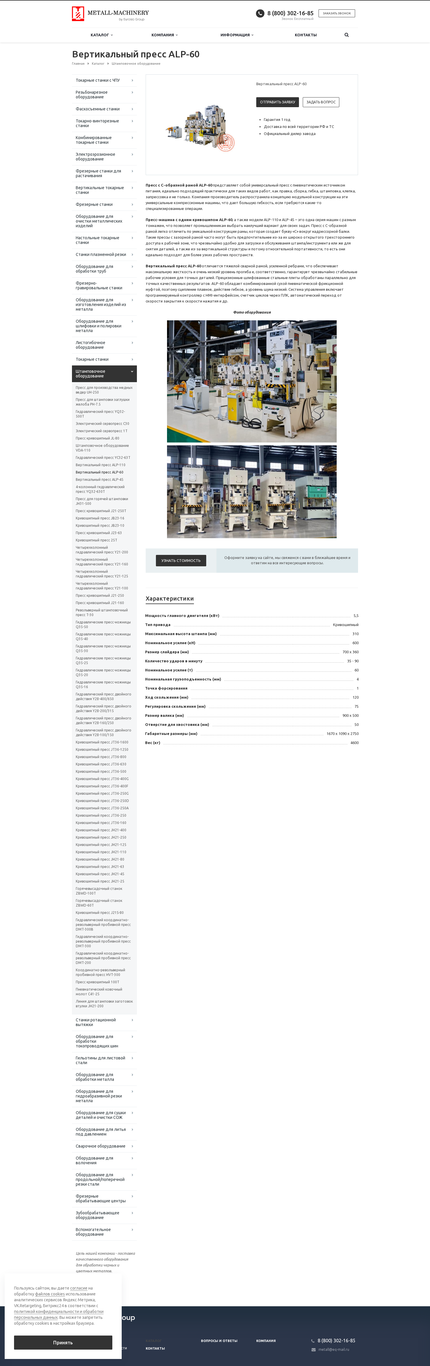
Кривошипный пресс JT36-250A (102, 808)
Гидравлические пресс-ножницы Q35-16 (103, 684)
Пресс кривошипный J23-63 (99, 533)
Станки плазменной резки (101, 254)
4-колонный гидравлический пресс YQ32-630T (100, 489)
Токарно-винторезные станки (97, 123)
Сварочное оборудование (100, 1146)
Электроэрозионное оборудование (95, 156)
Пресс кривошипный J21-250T (101, 511)
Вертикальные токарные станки (100, 190)
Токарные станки (92, 359)
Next (237, 124)
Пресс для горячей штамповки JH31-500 (102, 501)
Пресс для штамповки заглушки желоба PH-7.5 (103, 402)
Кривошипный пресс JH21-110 (101, 852)
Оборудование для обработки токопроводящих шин (97, 1041)
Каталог (101, 35)
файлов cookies (50, 1294)
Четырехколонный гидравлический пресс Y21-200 (102, 550)
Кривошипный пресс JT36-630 (101, 764)
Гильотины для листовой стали (100, 1060)
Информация (236, 35)
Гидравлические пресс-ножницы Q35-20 (103, 672)
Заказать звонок (337, 13)
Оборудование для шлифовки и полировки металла (98, 326)
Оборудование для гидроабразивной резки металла (99, 1096)
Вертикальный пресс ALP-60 (99, 472)
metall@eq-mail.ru (334, 1349)
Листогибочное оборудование (90, 345)
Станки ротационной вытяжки (96, 1022)
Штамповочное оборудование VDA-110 (102, 448)
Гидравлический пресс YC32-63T (103, 457)
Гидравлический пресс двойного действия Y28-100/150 (103, 732)
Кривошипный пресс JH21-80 (100, 859)
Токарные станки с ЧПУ (98, 80)
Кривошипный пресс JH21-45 (100, 874)
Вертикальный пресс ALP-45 (99, 479)
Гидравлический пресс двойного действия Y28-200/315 (103, 708)
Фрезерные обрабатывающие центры (101, 1198)
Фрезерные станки (94, 204)
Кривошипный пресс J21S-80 (100, 912)
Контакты (306, 35)
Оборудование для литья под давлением (101, 1131)
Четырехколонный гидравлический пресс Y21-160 (102, 562)
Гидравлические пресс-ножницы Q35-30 (103, 648)
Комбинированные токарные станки (94, 140)
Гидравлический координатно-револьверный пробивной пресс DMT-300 (103, 941)
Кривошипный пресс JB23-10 (100, 525)
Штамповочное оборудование (90, 373)
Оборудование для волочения (94, 1160)
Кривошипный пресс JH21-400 (101, 830)
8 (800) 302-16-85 (290, 13)
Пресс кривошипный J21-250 (100, 595)
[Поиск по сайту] (346, 35)
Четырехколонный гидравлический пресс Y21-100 (102, 586)
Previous (162, 124)
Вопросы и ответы (219, 1341)
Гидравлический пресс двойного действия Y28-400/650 (103, 696)
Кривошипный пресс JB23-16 (100, 518)
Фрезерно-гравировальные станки (99, 285)
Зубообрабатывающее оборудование (97, 1215)
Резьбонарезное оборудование (92, 94)
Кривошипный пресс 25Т (96, 540)
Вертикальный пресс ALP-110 (100, 465)
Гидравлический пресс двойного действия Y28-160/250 (103, 720)
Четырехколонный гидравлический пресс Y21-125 (102, 574)
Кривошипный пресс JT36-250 (101, 815)
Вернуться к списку (97, 1287)
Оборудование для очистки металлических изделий (99, 221)
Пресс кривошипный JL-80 (97, 438)
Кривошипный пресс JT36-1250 (102, 749)
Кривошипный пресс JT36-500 (101, 771)
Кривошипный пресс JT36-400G (102, 779)
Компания (164, 35)
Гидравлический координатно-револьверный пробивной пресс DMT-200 (103, 958)
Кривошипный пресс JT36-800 (101, 757)
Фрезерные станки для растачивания (98, 173)
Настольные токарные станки (97, 240)
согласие (78, 1288)
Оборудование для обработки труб (94, 268)
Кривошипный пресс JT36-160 (101, 823)
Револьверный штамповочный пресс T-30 (102, 612)
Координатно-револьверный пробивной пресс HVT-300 (100, 972)
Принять (63, 1342)
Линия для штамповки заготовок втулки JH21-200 (104, 1003)
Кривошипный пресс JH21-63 (100, 867)
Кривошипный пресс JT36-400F (102, 786)
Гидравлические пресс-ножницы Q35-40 (103, 636)
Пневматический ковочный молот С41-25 (99, 991)
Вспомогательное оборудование (93, 1232)
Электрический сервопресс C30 (102, 423)
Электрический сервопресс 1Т (102, 431)
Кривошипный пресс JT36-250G (102, 793)
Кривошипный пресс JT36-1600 (102, 742)
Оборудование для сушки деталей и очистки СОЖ (101, 1115)
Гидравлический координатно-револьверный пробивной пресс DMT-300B (103, 924)
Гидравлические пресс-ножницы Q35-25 (103, 660)
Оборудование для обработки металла (95, 1077)
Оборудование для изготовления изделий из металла (101, 305)
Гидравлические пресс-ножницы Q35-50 (103, 624)
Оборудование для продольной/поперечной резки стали (100, 1179)
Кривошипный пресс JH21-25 (100, 881)
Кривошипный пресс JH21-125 (101, 845)
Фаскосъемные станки (98, 109)
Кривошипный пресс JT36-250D (102, 801)
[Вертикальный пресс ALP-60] (199, 125)
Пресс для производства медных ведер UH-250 (104, 390)
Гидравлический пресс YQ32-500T (100, 414)
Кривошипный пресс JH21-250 (101, 837)
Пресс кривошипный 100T (97, 982)
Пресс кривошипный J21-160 (100, 603)
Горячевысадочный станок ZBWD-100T (99, 891)
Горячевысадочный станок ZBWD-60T (99, 903)
